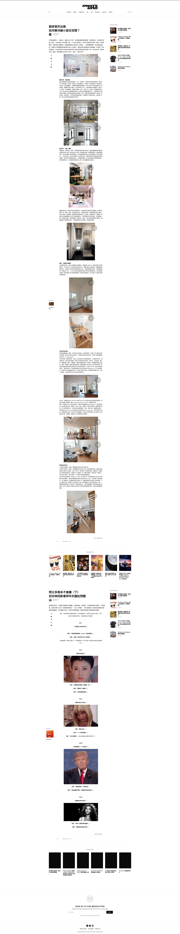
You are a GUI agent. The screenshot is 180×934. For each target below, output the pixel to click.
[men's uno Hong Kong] (90, 6)
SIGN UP (109, 912)
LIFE (69, 541)
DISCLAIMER (90, 928)
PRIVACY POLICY (83, 928)
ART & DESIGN (65, 541)
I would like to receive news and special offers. (91, 915)
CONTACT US (97, 928)
